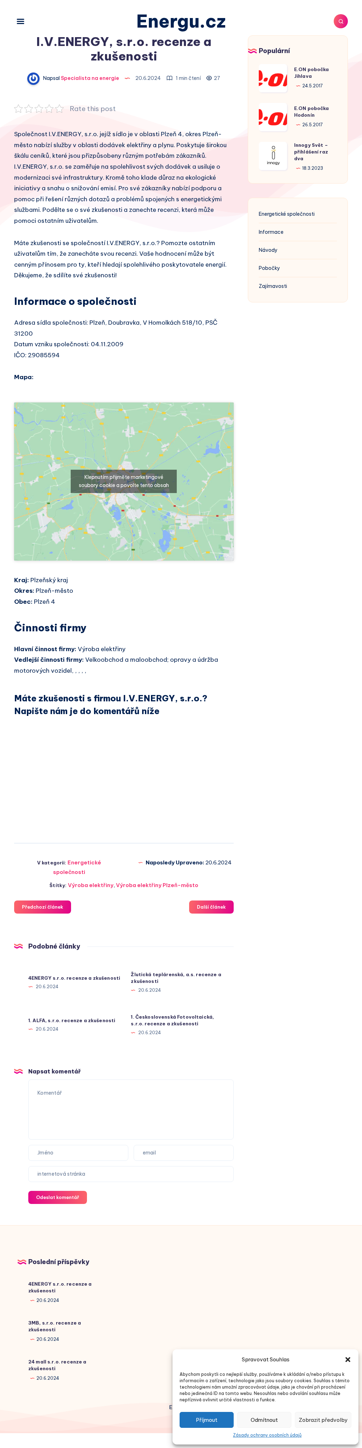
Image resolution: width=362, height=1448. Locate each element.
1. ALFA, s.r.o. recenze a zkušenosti (71, 1020)
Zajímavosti (273, 286)
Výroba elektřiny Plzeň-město (157, 885)
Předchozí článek (42, 907)
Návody (268, 250)
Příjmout (206, 1420)
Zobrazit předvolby (323, 1420)
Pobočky (269, 268)
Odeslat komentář (57, 1197)
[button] (347, 1359)
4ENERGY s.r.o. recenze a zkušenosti (74, 978)
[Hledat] (341, 21)
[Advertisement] (124, 773)
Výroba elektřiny (90, 885)
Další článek (211, 907)
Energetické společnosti (287, 214)
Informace (271, 232)
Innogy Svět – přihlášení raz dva (311, 151)
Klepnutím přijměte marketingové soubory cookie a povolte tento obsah (124, 481)
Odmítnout (264, 1420)
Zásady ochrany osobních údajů (267, 1435)
